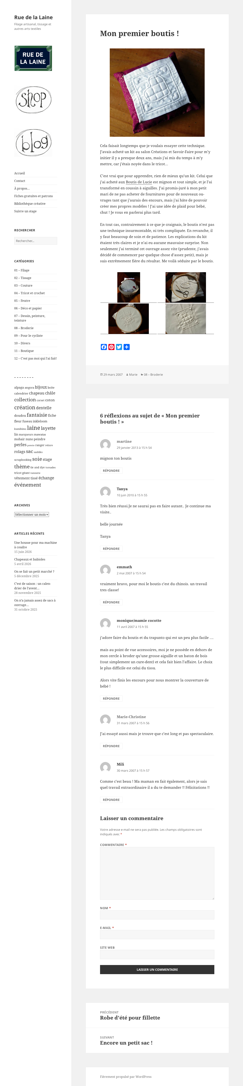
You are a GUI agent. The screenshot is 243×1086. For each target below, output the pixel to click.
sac (29, 451)
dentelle (43, 407)
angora (29, 387)
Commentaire (113, 845)
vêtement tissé (26, 478)
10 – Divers (22, 343)
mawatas (40, 434)
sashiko (38, 452)
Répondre (111, 471)
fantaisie (37, 414)
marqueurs (26, 434)
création (24, 407)
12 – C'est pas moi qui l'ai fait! (35, 358)
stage (47, 459)
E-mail (107, 928)
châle (50, 393)
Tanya (122, 488)
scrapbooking (23, 460)
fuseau (27, 421)
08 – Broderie (24, 328)
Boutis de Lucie (139, 181)
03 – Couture (23, 285)
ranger (39, 445)
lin (16, 434)
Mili (120, 764)
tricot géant (22, 473)
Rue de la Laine (33, 17)
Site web (107, 947)
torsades (51, 467)
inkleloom (40, 421)
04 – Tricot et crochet (29, 293)
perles (20, 444)
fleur (18, 421)
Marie (133, 374)
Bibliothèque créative (30, 204)
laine (33, 428)
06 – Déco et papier (28, 308)
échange (46, 478)
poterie (31, 445)
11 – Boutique (24, 351)
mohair (19, 439)
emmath (124, 566)
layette (48, 428)
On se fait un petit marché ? (34, 571)
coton (50, 400)
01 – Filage (21, 270)
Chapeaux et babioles (29, 559)
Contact (19, 181)
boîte (51, 387)
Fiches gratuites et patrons (33, 196)
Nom (105, 908)
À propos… (22, 188)
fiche (52, 415)
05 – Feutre (22, 301)
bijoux (41, 387)
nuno (29, 439)
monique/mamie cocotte (139, 620)
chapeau (36, 393)
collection (25, 399)
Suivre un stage (25, 211)
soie (37, 458)
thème (22, 466)
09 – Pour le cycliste (28, 336)
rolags (19, 451)
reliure (49, 445)
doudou (20, 415)
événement (27, 484)
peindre (39, 439)
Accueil (19, 173)
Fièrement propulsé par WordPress (125, 1077)
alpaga (19, 387)
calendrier (21, 393)
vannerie (35, 473)
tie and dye (37, 467)
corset (40, 400)
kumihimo (20, 429)
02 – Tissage (22, 278)
